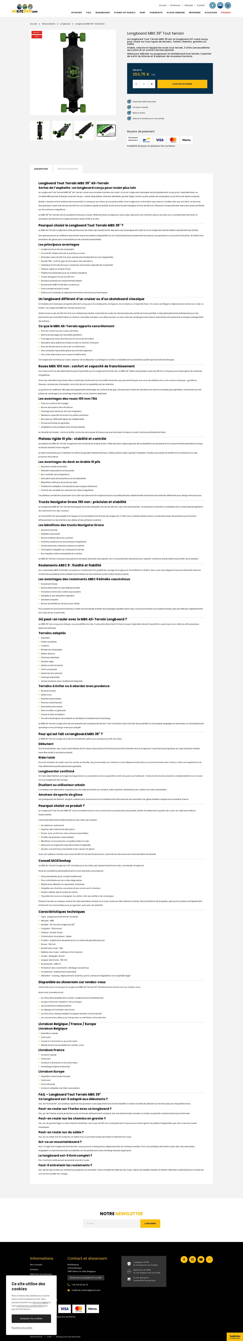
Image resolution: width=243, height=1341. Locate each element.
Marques (189, 5)
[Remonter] (209, 1259)
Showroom (175, 5)
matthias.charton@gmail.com (86, 1290)
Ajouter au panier (182, 84)
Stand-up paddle (124, 12)
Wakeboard (102, 12)
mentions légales (40, 1302)
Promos (226, 12)
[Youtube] (200, 1259)
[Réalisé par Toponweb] (235, 1337)
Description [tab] (41, 169)
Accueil (162, 5)
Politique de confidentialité (68, 1337)
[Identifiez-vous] (220, 5)
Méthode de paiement (41, 1274)
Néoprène (195, 12)
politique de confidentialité (30, 1305)
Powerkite (156, 12)
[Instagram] (192, 1259)
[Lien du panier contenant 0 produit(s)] (228, 5)
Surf (143, 12)
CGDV (49, 1337)
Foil (88, 12)
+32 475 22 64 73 (80, 1284)
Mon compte (36, 1264)
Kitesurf (76, 12)
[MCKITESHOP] (24, 8)
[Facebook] (184, 1259)
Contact (201, 5)
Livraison (34, 1269)
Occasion (211, 12)
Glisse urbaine (176, 12)
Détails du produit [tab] (68, 169)
